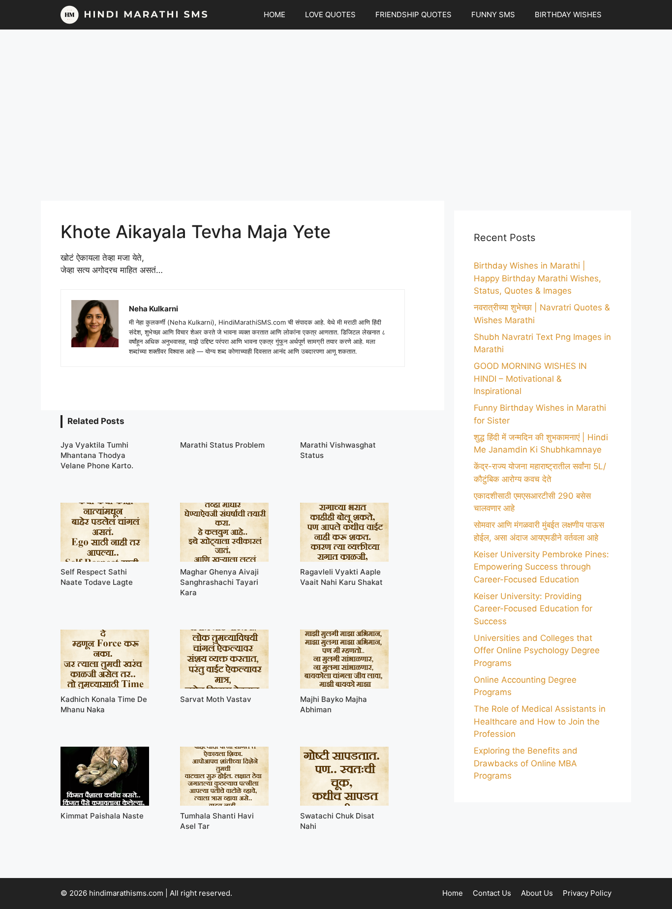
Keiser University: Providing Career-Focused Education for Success (533, 608)
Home (452, 893)
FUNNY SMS (493, 14)
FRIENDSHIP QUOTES (413, 14)
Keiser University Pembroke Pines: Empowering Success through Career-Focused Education (541, 566)
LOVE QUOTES (330, 14)
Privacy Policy (587, 893)
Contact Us (492, 893)
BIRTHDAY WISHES (568, 14)
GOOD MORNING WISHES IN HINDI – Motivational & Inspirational (530, 378)
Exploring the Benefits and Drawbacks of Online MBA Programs (526, 763)
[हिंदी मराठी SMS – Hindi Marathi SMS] (134, 15)
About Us (537, 893)
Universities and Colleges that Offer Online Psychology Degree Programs (537, 650)
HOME (274, 14)
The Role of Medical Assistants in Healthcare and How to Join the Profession (540, 721)
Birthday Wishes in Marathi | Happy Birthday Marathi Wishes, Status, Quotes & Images (537, 278)
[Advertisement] (336, 115)
